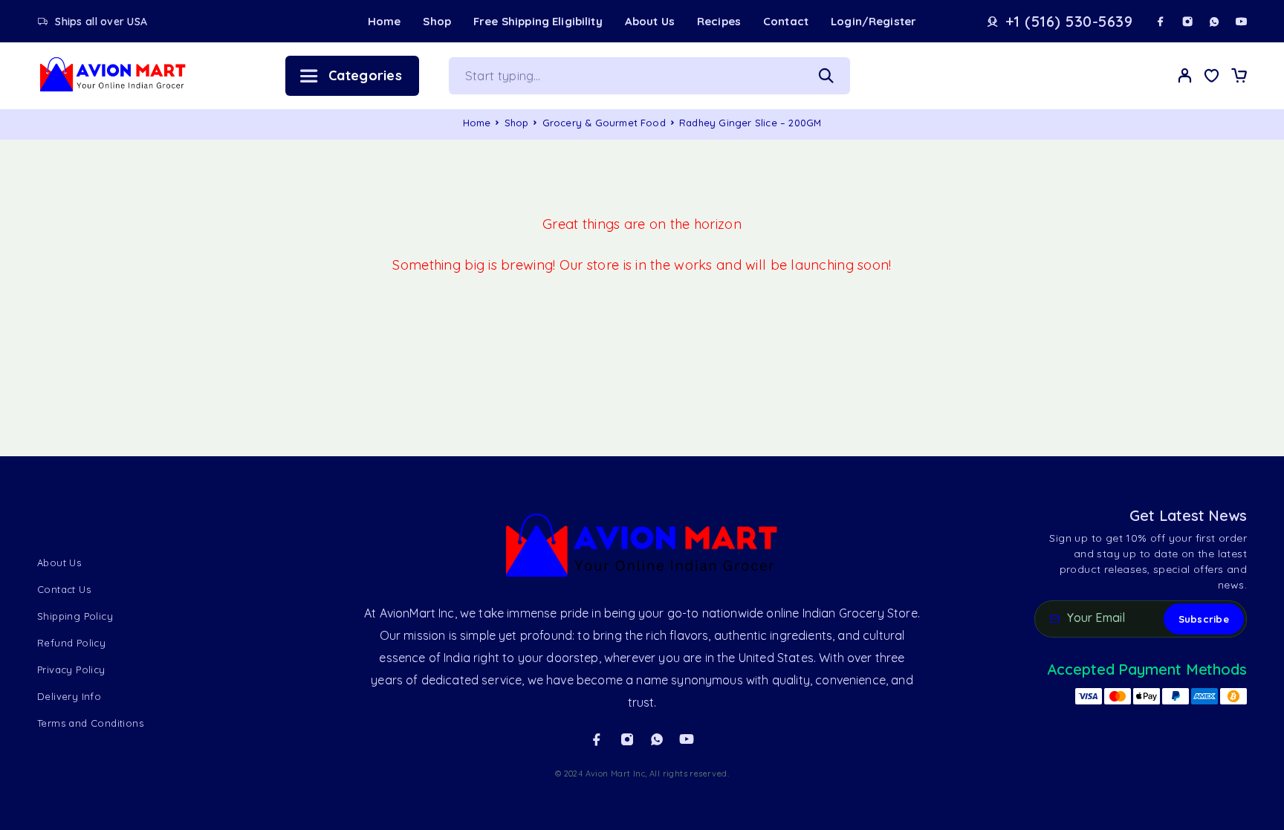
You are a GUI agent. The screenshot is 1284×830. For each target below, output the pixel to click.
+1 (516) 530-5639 (1069, 21)
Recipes (719, 21)
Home (384, 21)
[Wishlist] (1212, 77)
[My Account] (1185, 75)
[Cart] (1238, 77)
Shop (437, 21)
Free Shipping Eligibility (538, 21)
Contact (785, 21)
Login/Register (873, 21)
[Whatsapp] (1214, 21)
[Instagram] (1187, 21)
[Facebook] (1160, 21)
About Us (650, 21)
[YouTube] (1241, 21)
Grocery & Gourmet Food (604, 123)
